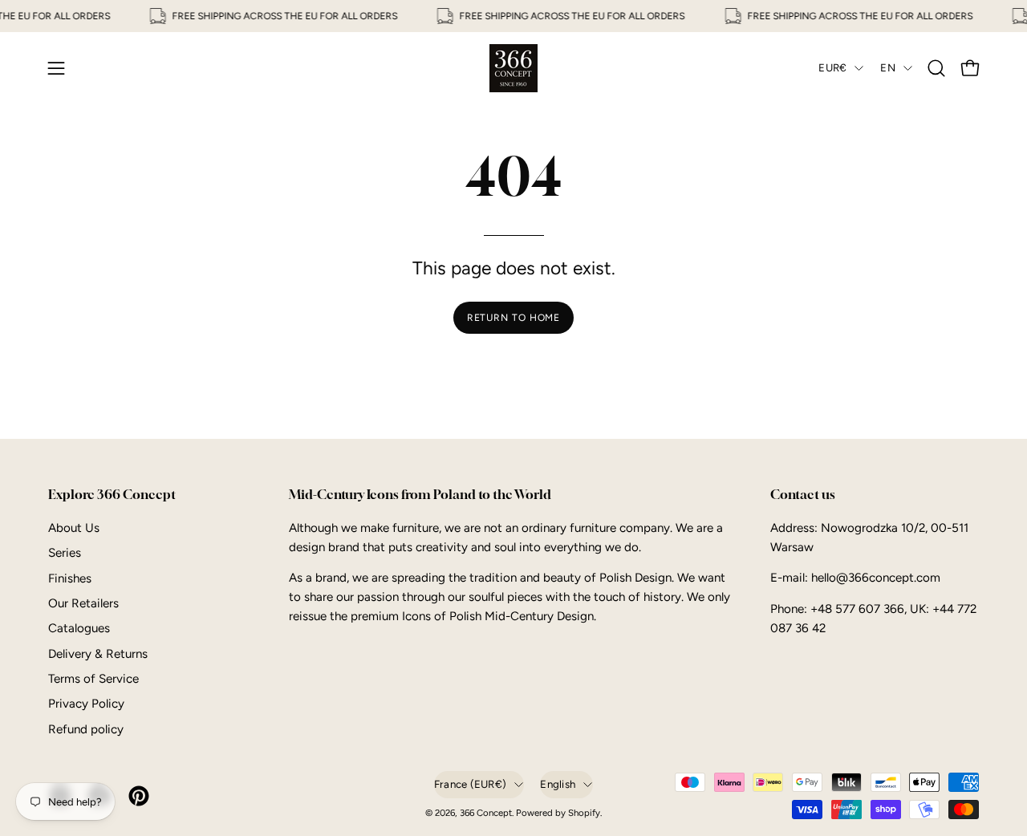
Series (64, 553)
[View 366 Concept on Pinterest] (136, 796)
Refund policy (86, 729)
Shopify (584, 812)
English (557, 783)
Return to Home (514, 317)
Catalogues (79, 628)
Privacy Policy (86, 703)
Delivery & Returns (98, 654)
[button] (936, 68)
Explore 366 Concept (112, 494)
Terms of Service (93, 679)
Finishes (69, 577)
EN (887, 67)
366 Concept (486, 812)
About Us (73, 528)
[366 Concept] (513, 68)
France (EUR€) (470, 783)
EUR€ (832, 67)
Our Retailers (83, 603)
